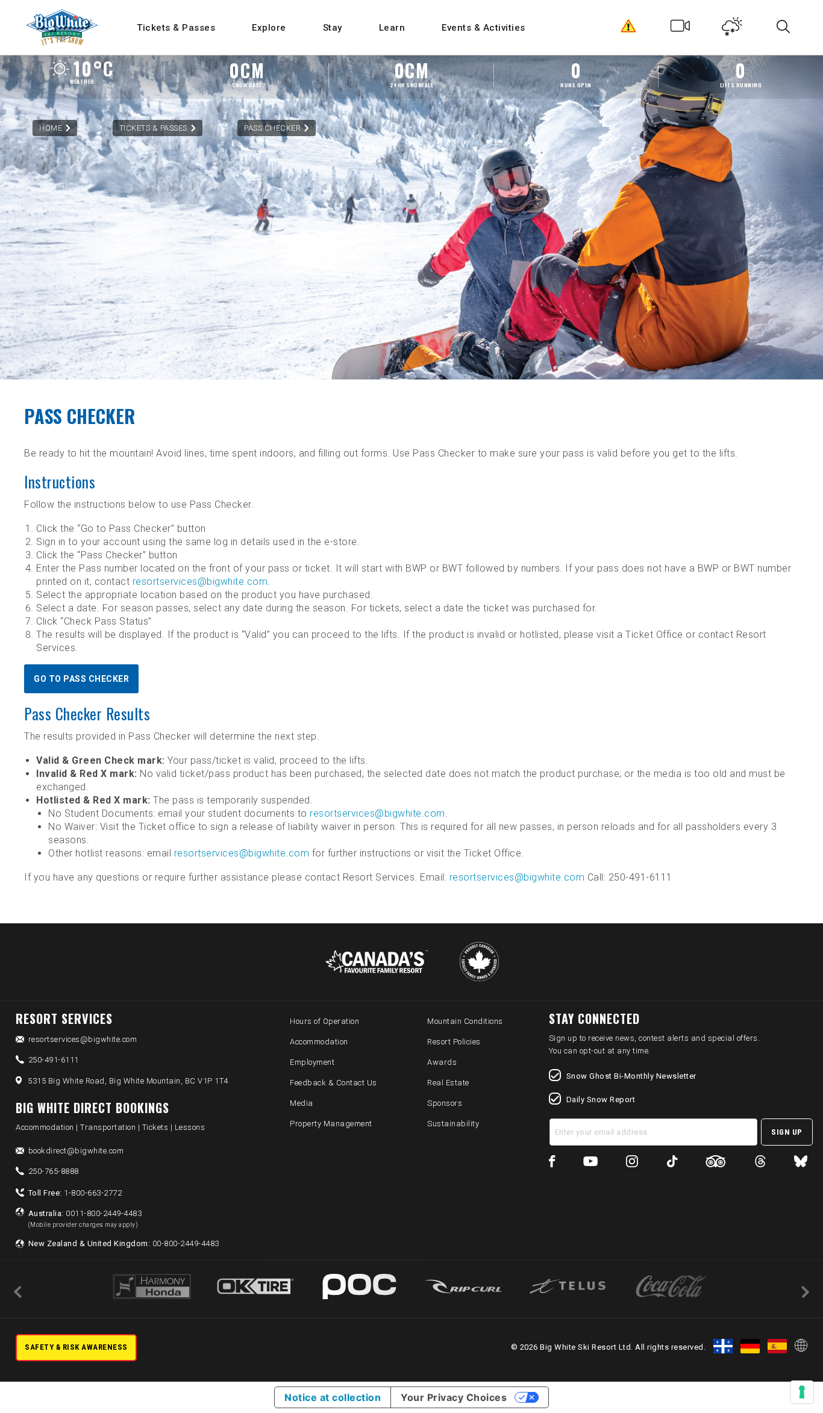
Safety (629, 29)
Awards (442, 1062)
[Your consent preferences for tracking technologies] (801, 1391)
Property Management (331, 1123)
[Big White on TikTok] (672, 1163)
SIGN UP (787, 1132)
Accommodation (319, 1041)
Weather (732, 29)
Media (301, 1103)
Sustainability (453, 1123)
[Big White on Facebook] (552, 1163)
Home (50, 128)
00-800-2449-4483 (123, 1243)
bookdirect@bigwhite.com (76, 1150)
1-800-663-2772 (75, 1192)
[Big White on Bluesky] (800, 1163)
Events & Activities (483, 27)
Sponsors (444, 1103)
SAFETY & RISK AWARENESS (76, 1347)
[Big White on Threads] (760, 1163)
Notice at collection (332, 1397)
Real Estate (448, 1082)
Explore (269, 27)
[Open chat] (790, 1380)
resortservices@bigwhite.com (200, 581)
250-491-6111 (53, 1059)
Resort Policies (454, 1041)
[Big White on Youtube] (590, 1163)
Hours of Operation (324, 1021)
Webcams (680, 29)
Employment (312, 1062)
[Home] (63, 27)
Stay (332, 27)
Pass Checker (272, 128)
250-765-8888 (53, 1171)
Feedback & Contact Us (333, 1082)
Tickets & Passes (176, 27)
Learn (392, 27)
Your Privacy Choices (454, 1397)
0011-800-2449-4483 (85, 1218)
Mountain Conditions (465, 1021)
